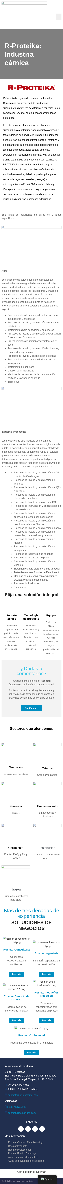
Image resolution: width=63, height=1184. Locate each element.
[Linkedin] (35, 1129)
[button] (58, 17)
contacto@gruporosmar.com (23, 1095)
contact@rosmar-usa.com (22, 1113)
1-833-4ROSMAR (16, 1107)
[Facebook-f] (21, 1129)
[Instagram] (28, 1129)
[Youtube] (42, 1129)
